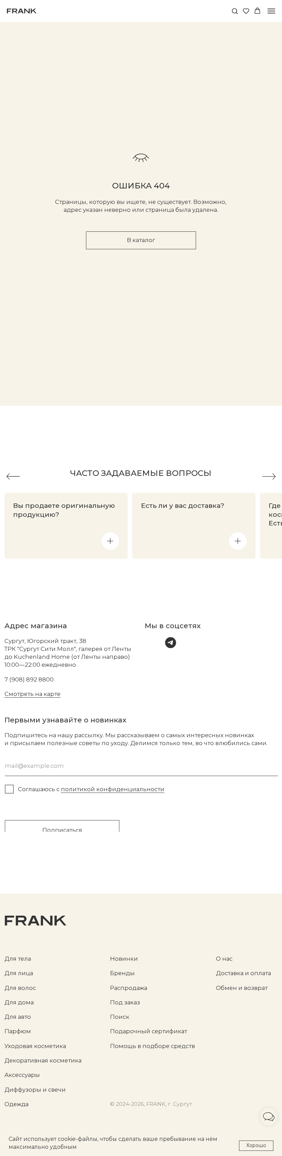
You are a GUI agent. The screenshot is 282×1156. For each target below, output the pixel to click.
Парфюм (17, 1031)
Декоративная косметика (43, 1060)
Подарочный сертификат (148, 1031)
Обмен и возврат (242, 987)
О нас (224, 958)
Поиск (119, 1016)
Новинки (124, 958)
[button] (234, 11)
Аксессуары (22, 1074)
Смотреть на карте (32, 693)
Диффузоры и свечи (35, 1089)
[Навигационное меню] (271, 11)
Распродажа (128, 987)
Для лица (18, 973)
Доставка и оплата (243, 973)
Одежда (16, 1104)
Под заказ (125, 1002)
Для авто (17, 1016)
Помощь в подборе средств (152, 1046)
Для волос (20, 987)
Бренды (122, 973)
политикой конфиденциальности (112, 789)
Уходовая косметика (35, 1046)
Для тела (17, 958)
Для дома (19, 1002)
